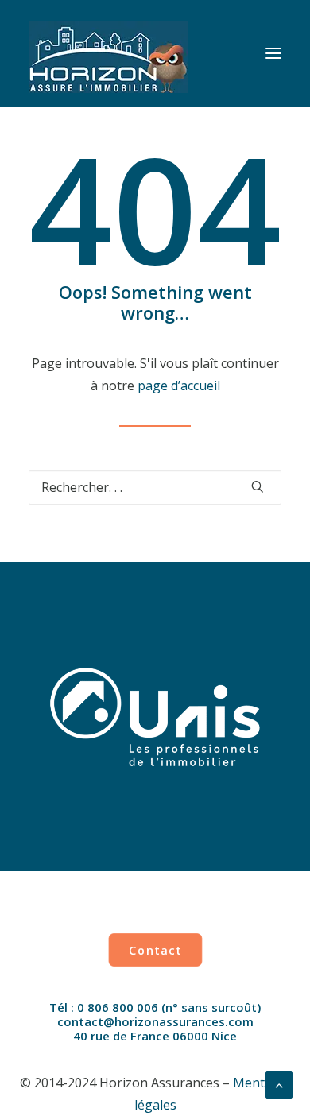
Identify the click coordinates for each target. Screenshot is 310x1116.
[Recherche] (155, 487)
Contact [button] (155, 949)
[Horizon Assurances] (108, 53)
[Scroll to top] (279, 1083)
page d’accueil (179, 385)
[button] (273, 53)
